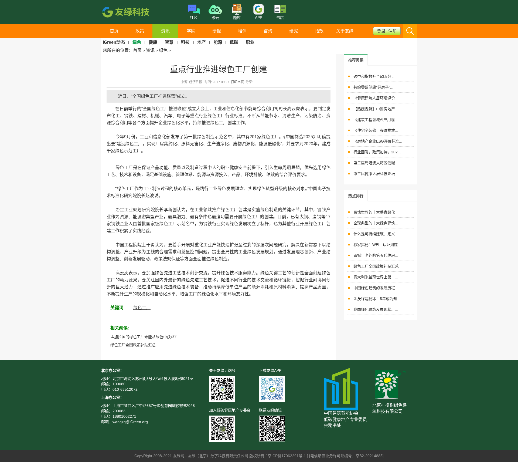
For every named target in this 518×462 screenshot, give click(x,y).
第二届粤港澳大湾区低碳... (375, 163)
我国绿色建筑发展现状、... (375, 309)
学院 (191, 31)
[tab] (356, 60)
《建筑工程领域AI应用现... (375, 119)
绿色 (163, 50)
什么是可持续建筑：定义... (375, 234)
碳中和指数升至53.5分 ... (374, 76)
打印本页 (237, 82)
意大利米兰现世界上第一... (375, 277)
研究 (293, 31)
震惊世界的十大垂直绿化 (374, 212)
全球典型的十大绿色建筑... (375, 223)
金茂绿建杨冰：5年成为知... (376, 298)
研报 (216, 31)
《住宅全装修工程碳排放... (375, 130)
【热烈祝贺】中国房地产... (375, 109)
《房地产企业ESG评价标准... (377, 141)
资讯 (165, 31)
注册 (392, 31)
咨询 (268, 31)
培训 (242, 31)
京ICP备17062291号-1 (287, 456)
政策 (139, 31)
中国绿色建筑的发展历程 (374, 288)
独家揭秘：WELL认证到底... (377, 244)
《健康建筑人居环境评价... (375, 98)
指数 (319, 31)
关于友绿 (344, 31)
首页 (114, 31)
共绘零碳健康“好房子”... (373, 87)
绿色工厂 (142, 307)
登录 (381, 31)
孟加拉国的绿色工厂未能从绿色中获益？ (144, 337)
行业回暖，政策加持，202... (377, 152)
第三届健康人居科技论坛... (375, 173)
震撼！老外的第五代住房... (375, 255)
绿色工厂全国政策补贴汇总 (133, 345)
